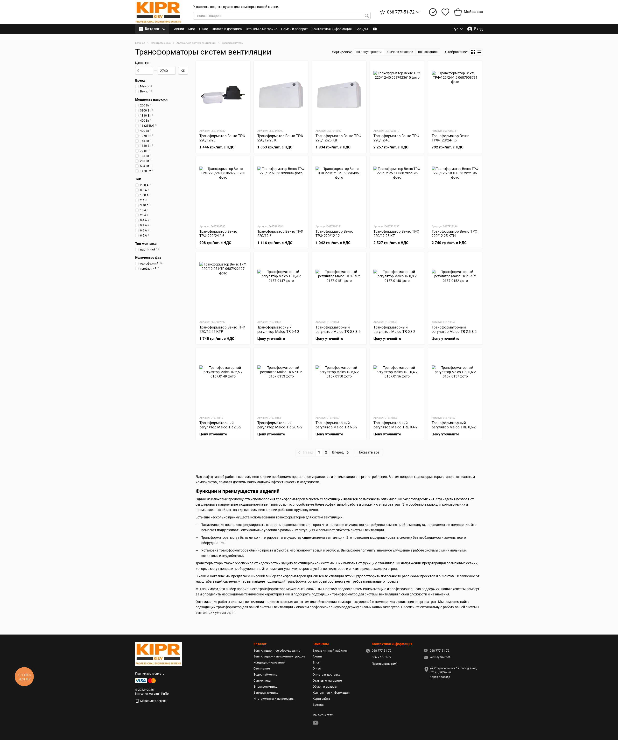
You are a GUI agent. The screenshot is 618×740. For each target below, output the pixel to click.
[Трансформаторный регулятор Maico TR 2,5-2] (223, 381)
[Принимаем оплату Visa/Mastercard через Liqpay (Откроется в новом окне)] (145, 680)
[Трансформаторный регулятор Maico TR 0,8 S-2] (339, 286)
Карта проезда (440, 677)
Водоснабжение (265, 674)
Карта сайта (321, 698)
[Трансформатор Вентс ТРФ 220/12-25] (223, 94)
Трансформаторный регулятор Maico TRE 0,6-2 (454, 425)
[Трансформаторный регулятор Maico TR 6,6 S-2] (281, 381)
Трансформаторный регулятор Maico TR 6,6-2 (336, 425)
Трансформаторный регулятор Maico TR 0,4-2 (278, 329)
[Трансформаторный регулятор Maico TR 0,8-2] (397, 286)
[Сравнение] (433, 12)
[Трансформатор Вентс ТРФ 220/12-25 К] (281, 94)
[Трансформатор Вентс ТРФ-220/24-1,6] (223, 190)
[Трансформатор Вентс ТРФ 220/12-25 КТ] (397, 190)
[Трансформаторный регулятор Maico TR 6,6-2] (339, 381)
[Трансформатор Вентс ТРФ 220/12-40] (397, 94)
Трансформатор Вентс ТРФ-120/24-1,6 (450, 138)
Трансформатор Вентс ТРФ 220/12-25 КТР (222, 329)
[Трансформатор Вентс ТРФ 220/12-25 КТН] (455, 190)
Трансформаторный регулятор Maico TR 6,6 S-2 (279, 425)
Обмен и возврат (294, 29)
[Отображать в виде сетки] (473, 52)
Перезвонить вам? (385, 663)
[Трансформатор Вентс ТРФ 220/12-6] (281, 190)
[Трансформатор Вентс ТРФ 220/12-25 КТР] (223, 286)
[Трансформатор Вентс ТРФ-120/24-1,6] (455, 94)
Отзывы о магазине (261, 29)
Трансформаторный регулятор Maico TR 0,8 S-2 (338, 329)
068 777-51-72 (400, 12)
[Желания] (445, 12)
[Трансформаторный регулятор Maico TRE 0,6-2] (455, 381)
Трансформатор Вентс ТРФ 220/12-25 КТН (455, 233)
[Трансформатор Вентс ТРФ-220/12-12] (339, 190)
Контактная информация (332, 29)
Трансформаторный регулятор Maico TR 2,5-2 (220, 425)
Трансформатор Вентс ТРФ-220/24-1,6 (218, 233)
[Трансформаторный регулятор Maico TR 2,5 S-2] (455, 286)
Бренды (362, 29)
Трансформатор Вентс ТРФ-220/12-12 (334, 233)
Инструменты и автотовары (273, 698)
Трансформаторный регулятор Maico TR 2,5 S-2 (454, 329)
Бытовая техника (265, 692)
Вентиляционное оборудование (276, 650)
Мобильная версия (153, 701)
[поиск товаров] (367, 16)
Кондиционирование (269, 662)
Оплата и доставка (227, 29)
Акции (179, 29)
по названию (428, 52)
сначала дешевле (400, 52)
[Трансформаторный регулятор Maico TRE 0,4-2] (397, 381)
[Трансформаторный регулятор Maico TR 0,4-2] (281, 286)
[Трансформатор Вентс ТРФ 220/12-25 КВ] (339, 94)
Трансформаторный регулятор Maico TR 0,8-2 (394, 329)
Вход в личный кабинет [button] (330, 650)
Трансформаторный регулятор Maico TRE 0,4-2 (395, 425)
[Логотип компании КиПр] (158, 653)
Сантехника (262, 680)
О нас (203, 29)
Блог (191, 29)
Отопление (261, 668)
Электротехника (265, 686)
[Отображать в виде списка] (479, 52)
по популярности (369, 52)
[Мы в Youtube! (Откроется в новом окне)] (375, 29)
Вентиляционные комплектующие (279, 656)
